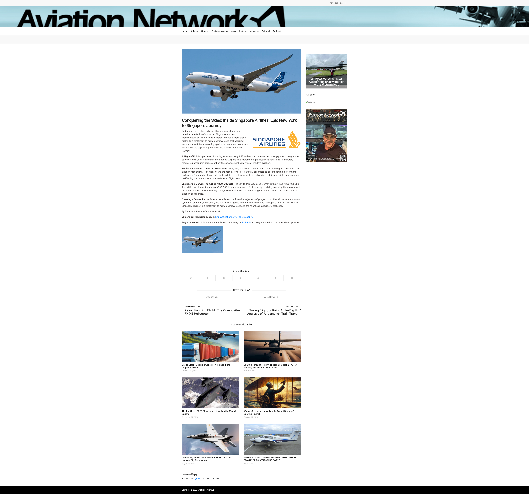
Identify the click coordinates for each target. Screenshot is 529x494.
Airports (204, 31)
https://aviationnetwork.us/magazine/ (234, 216)
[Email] (292, 278)
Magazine (254, 31)
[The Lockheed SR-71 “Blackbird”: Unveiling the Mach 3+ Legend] (210, 392)
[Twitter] (190, 278)
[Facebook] (207, 278)
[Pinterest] (224, 278)
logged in (198, 478)
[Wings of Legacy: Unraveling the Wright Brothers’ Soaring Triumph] (272, 392)
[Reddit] (258, 278)
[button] (329, 86)
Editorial (266, 31)
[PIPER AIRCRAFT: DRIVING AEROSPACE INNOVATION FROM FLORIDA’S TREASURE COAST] (272, 439)
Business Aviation (220, 31)
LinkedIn (246, 222)
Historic (242, 31)
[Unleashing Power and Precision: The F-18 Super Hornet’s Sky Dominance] (210, 439)
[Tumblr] (275, 278)
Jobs (233, 31)
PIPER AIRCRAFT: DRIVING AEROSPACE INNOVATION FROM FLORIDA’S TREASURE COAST (270, 459)
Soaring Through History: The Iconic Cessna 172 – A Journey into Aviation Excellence (270, 366)
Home (184, 31)
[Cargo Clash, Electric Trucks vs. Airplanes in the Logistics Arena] (210, 346)
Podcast (277, 31)
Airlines (194, 31)
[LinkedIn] (241, 278)
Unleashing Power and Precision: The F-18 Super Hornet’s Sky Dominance (206, 459)
